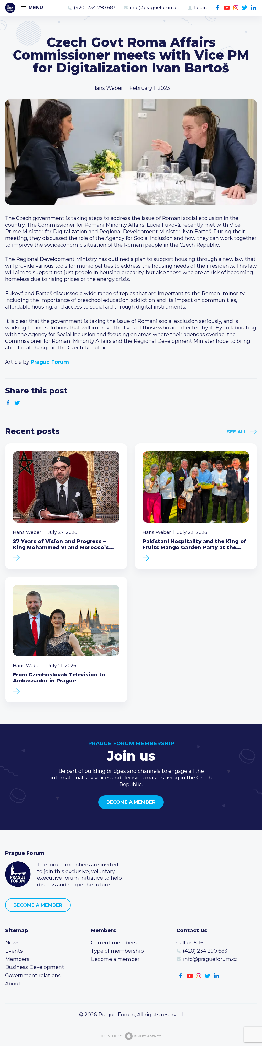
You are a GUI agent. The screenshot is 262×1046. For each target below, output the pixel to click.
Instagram (236, 8)
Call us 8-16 (189, 943)
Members (17, 959)
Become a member (131, 802)
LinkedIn (253, 8)
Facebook (218, 8)
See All (237, 432)
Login (200, 7)
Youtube (227, 8)
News (12, 943)
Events (14, 951)
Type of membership (117, 951)
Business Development (34, 967)
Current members (114, 943)
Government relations (33, 975)
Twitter (245, 8)
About (13, 984)
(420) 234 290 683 (95, 7)
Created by (111, 1036)
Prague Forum (10, 8)
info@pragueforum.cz (155, 7)
